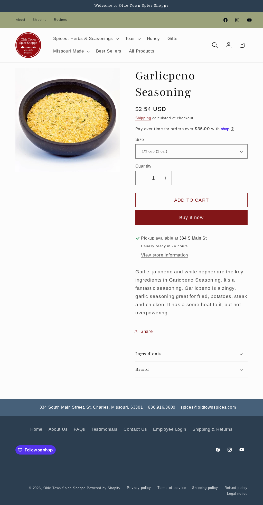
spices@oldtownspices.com (208, 407)
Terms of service (171, 488)
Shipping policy (205, 488)
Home (36, 429)
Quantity (143, 166)
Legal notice (237, 494)
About (20, 20)
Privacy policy (139, 488)
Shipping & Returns (212, 429)
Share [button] (146, 331)
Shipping (40, 20)
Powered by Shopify (103, 488)
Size (139, 139)
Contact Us (135, 429)
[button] (85, 38)
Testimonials (104, 429)
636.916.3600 (161, 407)
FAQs (79, 429)
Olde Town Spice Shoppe (64, 488)
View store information (164, 255)
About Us (58, 429)
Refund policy (236, 488)
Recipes (60, 20)
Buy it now (191, 217)
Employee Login (169, 429)
